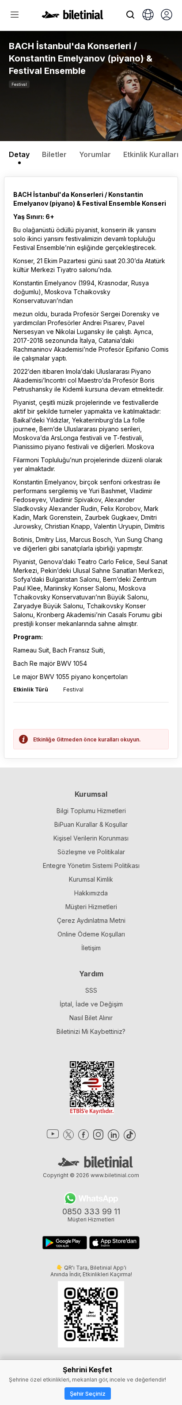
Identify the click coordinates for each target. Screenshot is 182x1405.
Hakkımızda (91, 893)
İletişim (91, 948)
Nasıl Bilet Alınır (91, 1017)
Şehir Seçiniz (88, 1393)
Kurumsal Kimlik (91, 879)
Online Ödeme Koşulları (91, 934)
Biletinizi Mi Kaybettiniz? (91, 1031)
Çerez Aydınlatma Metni (91, 920)
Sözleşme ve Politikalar (91, 852)
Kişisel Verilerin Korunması (91, 838)
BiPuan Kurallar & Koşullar (91, 824)
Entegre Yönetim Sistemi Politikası (91, 865)
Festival (19, 84)
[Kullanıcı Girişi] (166, 15)
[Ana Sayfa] (72, 16)
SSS (91, 990)
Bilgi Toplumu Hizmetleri (91, 810)
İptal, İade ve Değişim (91, 1004)
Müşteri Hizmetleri (91, 906)
